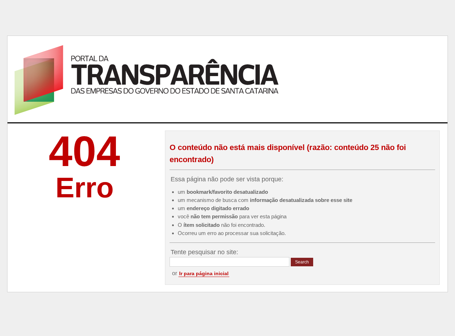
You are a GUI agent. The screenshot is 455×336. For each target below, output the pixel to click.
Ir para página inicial (204, 273)
